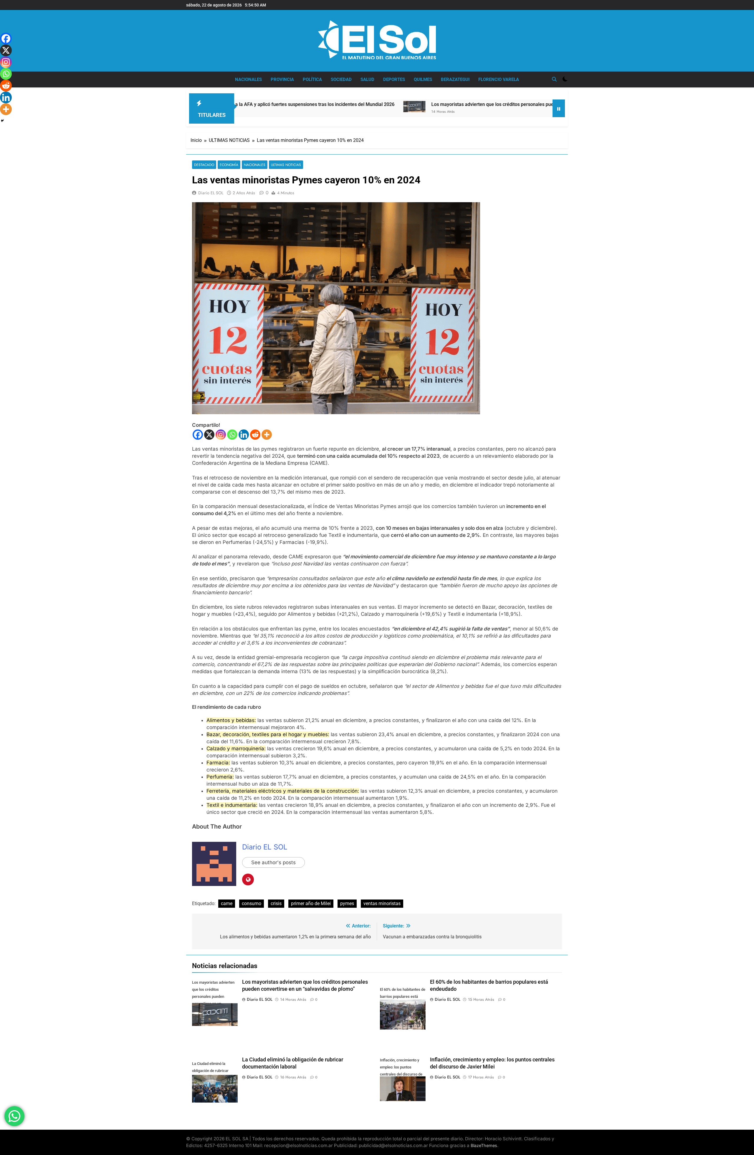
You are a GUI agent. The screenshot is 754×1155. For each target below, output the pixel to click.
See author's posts (273, 862)
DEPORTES (394, 79)
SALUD (367, 79)
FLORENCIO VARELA (498, 79)
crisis (276, 903)
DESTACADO (204, 164)
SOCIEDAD (341, 79)
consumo (251, 903)
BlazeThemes (484, 1145)
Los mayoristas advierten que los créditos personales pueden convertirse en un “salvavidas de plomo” (468, 104)
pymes (347, 903)
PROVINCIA (282, 79)
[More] (267, 434)
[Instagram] (221, 434)
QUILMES (423, 79)
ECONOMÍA (229, 164)
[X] (209, 434)
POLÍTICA (312, 79)
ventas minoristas (382, 903)
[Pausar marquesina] (559, 108)
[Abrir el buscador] (554, 79)
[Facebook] (198, 434)
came (226, 903)
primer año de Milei (311, 903)
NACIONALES (248, 79)
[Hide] (2, 120)
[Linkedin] (244, 434)
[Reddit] (255, 434)
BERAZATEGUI (455, 79)
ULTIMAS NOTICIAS (286, 164)
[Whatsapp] (232, 434)
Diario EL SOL (210, 193)
